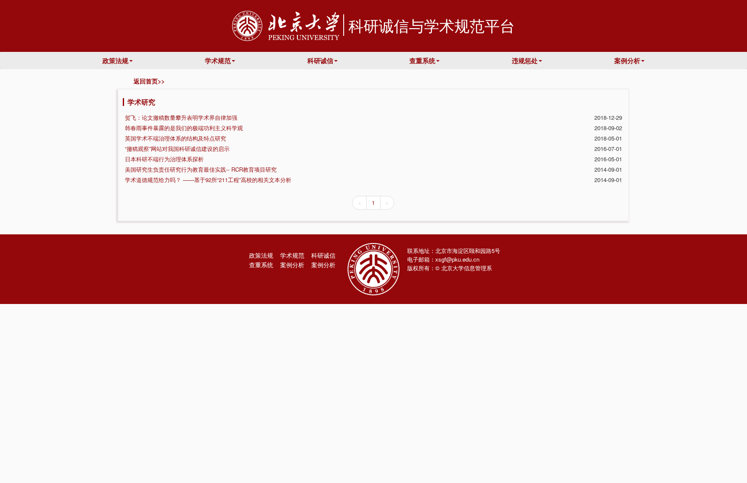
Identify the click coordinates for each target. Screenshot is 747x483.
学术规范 (218, 60)
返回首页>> (147, 81)
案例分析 (627, 60)
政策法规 (115, 60)
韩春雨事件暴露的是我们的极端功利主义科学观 (184, 128)
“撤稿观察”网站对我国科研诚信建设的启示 (177, 148)
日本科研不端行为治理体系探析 (164, 159)
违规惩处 (525, 60)
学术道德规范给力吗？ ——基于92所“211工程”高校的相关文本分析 (208, 180)
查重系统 (422, 60)
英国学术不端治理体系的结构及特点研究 (175, 138)
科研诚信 (320, 60)
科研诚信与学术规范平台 (431, 25)
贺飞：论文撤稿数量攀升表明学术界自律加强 (181, 117)
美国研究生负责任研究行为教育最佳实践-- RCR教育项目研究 (201, 169)
